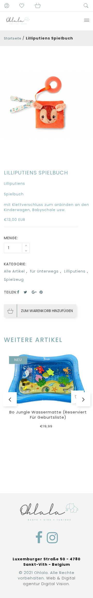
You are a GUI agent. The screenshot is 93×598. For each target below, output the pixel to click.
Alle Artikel (14, 271)
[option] (46, 105)
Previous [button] (10, 399)
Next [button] (83, 399)
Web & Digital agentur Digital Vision (49, 580)
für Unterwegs (44, 271)
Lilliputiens (75, 271)
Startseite (12, 38)
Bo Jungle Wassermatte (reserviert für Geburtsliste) (48, 414)
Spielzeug (14, 279)
